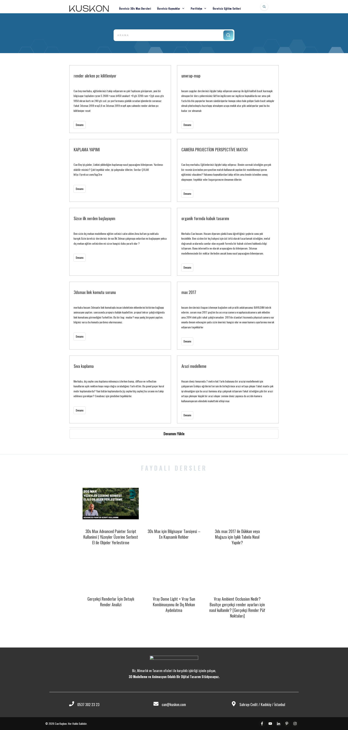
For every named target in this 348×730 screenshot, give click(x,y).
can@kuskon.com (174, 704)
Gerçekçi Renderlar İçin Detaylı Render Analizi (110, 601)
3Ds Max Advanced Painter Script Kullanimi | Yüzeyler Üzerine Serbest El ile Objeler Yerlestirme (110, 536)
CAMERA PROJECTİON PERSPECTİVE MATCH (228, 170)
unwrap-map (228, 99)
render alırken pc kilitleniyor (120, 99)
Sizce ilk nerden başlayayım (120, 241)
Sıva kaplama (120, 389)
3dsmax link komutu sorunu (120, 315)
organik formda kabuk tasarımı (228, 241)
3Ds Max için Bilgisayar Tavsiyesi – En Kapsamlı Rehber (174, 534)
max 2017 (228, 315)
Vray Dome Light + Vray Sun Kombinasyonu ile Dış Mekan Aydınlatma (174, 604)
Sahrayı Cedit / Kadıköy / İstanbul (262, 704)
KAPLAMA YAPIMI (120, 170)
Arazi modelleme (228, 389)
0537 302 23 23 (88, 704)
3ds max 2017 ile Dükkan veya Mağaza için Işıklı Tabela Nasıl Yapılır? (237, 536)
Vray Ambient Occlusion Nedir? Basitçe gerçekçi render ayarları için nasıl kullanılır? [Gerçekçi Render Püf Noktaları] (237, 607)
